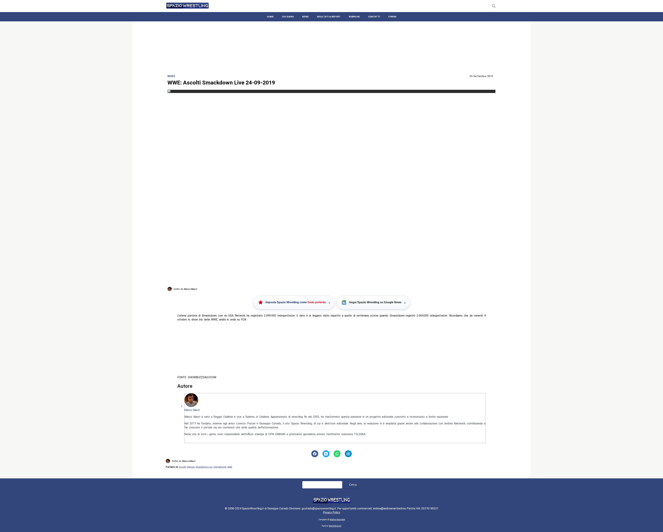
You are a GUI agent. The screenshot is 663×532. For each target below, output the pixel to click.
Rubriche (354, 16)
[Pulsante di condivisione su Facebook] (314, 453)
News (305, 16)
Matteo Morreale (337, 519)
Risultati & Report (328, 16)
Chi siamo (288, 16)
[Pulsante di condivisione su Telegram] (348, 453)
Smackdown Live (204, 467)
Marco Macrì (192, 410)
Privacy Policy (331, 512)
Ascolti (182, 467)
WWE (229, 467)
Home (270, 16)
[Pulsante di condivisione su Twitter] (326, 453)
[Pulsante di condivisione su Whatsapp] (337, 453)
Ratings (191, 467)
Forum (392, 16)
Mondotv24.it (335, 526)
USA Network (219, 467)
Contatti (374, 16)
